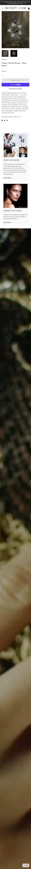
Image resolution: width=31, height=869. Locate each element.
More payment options (15, 88)
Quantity (4, 71)
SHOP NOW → (7, 178)
